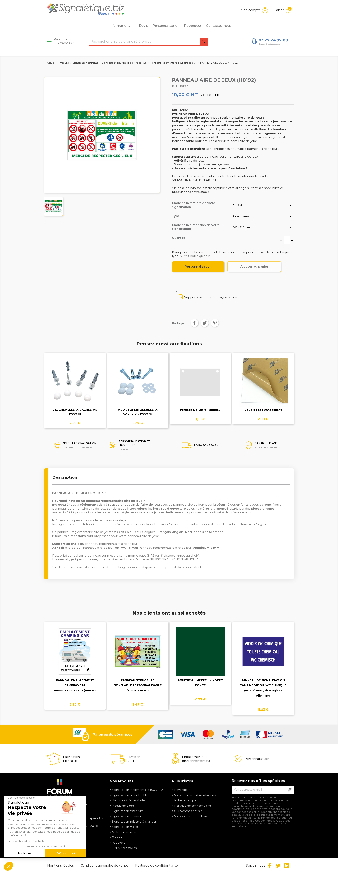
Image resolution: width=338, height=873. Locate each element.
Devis (143, 26)
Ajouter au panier (254, 266)
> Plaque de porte (122, 805)
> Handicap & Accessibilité (127, 800)
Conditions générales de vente (105, 865)
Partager (194, 323)
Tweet (205, 323)
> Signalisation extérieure (127, 811)
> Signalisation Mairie (124, 827)
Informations (119, 26)
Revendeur (192, 26)
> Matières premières (124, 832)
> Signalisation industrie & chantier (133, 821)
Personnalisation (166, 26)
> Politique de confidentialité (191, 805)
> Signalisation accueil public (129, 795)
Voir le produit (75, 384)
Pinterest (215, 323)
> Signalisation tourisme (126, 816)
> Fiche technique (184, 800)
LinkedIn (287, 865)
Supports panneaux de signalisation (210, 297)
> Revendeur (181, 790)
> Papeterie (117, 842)
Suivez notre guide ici (195, 256)
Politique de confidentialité (156, 865)
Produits (63, 41)
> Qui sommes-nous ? (187, 811)
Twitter (278, 865)
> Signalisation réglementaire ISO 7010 (136, 790)
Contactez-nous (219, 26)
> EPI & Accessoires (123, 848)
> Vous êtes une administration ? (194, 795)
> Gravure (116, 837)
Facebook (269, 865)
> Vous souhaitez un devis (189, 816)
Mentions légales (60, 865)
